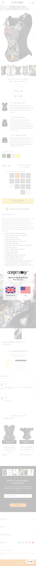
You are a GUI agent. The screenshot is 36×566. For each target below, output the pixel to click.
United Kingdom (10, 295)
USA (25, 295)
